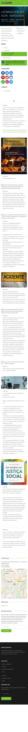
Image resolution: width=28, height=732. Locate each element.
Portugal (12, 19)
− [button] (3, 573)
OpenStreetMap (19, 597)
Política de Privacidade (7, 669)
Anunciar (4, 675)
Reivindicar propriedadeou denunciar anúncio (8, 54)
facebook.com (4, 605)
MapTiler (13, 597)
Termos (4, 666)
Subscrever (6, 630)
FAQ (3, 671)
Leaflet (9, 597)
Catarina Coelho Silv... (14, 587)
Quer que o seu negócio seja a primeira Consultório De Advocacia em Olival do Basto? (15, 62)
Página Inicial (4, 19)
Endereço (6, 47)
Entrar (3, 681)
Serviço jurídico (7, 90)
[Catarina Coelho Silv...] (14, 584)
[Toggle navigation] (25, 3)
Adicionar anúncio (6, 678)
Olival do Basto (19, 19)
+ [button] (3, 571)
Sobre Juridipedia (6, 664)
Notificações (6, 50)
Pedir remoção (7, 58)
